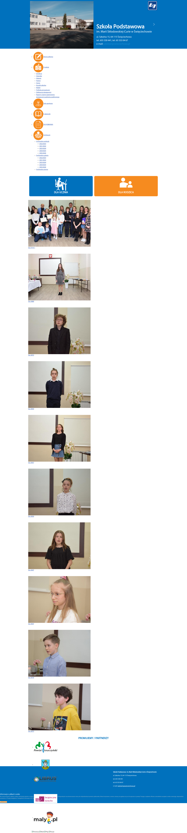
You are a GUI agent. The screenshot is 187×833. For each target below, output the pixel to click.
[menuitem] (43, 57)
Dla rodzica (126, 192)
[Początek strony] (183, 829)
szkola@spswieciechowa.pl (117, 43)
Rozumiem (3, 802)
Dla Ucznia (61, 192)
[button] (33, 24)
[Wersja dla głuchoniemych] (152, 5)
